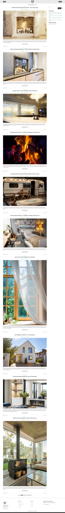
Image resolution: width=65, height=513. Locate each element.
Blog (31, 505)
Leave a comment (45, 46)
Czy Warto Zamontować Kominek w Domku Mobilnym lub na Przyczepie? (24, 173)
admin (36, 4)
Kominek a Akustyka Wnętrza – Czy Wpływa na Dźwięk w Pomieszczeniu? (24, 215)
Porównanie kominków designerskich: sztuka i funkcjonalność (25, 376)
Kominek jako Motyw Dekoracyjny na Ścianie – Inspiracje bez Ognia (25, 7)
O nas (32, 502)
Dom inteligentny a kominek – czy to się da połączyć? (25, 334)
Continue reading (25, 85)
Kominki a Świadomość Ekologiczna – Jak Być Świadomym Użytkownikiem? (25, 49)
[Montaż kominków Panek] (32, 1)
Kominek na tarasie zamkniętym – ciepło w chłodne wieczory (25, 418)
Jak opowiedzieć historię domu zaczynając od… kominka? (55, 12)
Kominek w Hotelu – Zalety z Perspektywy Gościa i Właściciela (25, 90)
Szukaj (59, 8)
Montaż (20, 505)
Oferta (19, 502)
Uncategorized (25, 6)
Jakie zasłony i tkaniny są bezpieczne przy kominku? (25, 257)
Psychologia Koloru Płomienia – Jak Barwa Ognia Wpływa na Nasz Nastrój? (25, 132)
